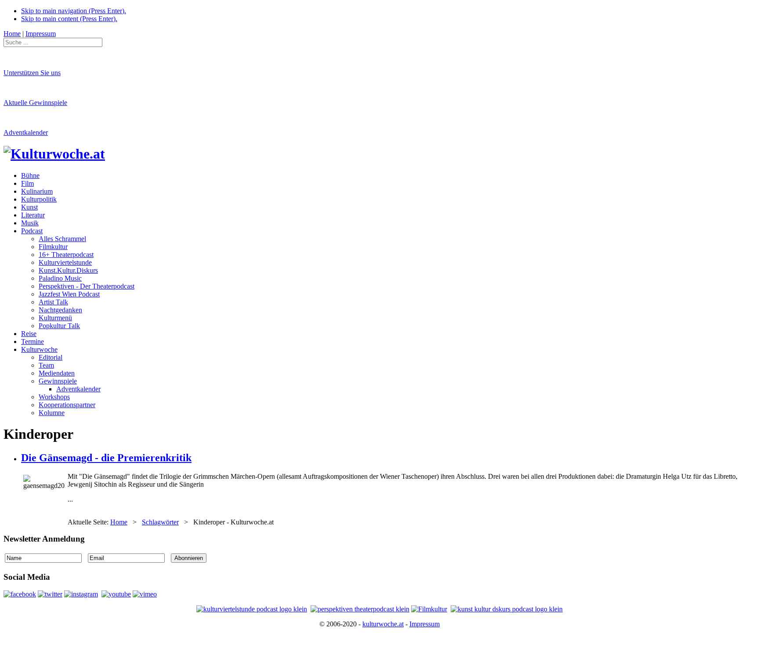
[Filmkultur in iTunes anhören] (429, 609)
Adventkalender (26, 132)
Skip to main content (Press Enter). (69, 18)
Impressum (424, 624)
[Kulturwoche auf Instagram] (81, 594)
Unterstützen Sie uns (32, 72)
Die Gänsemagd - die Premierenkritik (106, 457)
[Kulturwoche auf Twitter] (50, 594)
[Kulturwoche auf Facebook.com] (20, 594)
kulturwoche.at (383, 624)
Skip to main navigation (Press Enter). (73, 10)
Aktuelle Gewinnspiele (35, 102)
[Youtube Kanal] (145, 594)
